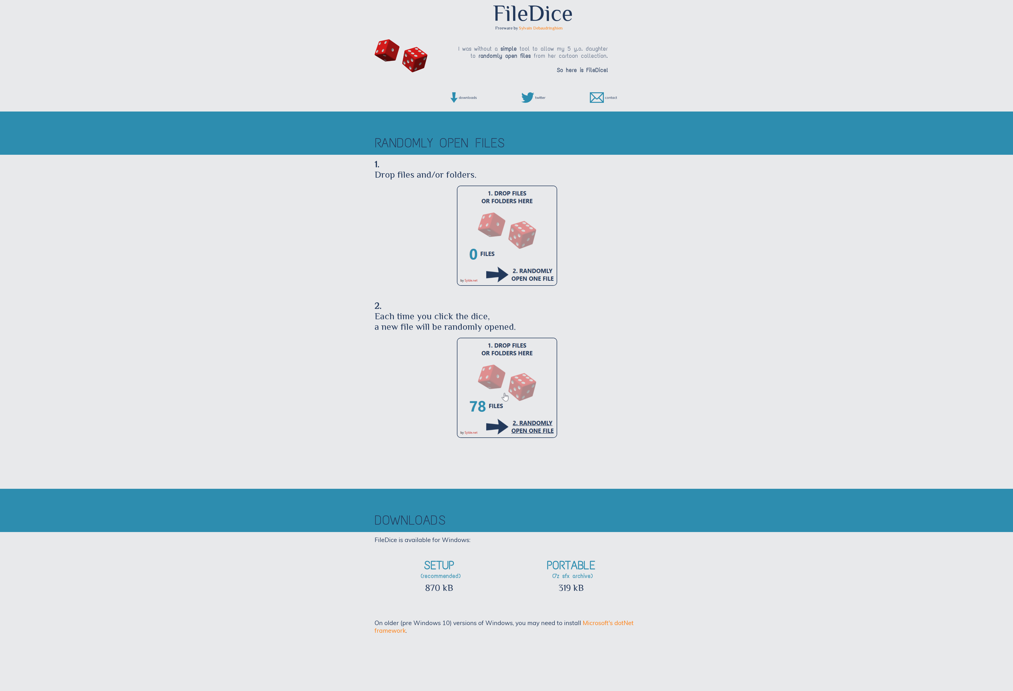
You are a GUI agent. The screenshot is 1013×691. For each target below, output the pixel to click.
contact (611, 97)
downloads (468, 97)
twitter (540, 97)
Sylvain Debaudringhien (541, 28)
